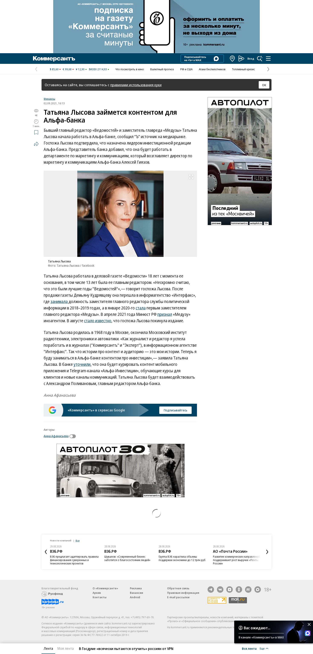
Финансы (49, 99)
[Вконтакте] (220, 589)
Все (77, 540)
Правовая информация (183, 593)
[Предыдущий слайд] (46, 552)
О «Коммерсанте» (105, 588)
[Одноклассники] (239, 589)
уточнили (82, 364)
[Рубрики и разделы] (268, 58)
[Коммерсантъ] (54, 59)
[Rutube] (248, 589)
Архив (97, 593)
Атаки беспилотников (212, 69)
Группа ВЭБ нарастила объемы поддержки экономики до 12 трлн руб (182, 558)
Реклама (136, 588)
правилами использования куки (136, 84)
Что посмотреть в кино (129, 69)
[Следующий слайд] (267, 552)
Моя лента (65, 648)
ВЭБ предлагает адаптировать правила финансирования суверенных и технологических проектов (74, 560)
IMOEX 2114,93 (98, 69)
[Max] (257, 589)
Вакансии (136, 593)
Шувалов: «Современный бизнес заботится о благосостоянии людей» (127, 558)
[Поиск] (260, 58)
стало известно (97, 320)
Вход (250, 58)
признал (164, 314)
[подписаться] (73, 436)
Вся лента (249, 648)
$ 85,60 (54, 69)
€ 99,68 (67, 69)
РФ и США (186, 69)
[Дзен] (229, 589)
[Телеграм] (211, 589)
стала (141, 308)
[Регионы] (232, 58)
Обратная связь (178, 588)
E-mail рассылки (178, 597)
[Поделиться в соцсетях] (36, 143)
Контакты (99, 597)
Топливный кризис (243, 69)
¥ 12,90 (80, 69)
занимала (59, 301)
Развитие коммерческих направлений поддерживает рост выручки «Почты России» (236, 560)
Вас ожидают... (257, 627)
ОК (264, 85)
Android (135, 597)
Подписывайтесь (175, 410)
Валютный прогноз (162, 69)
